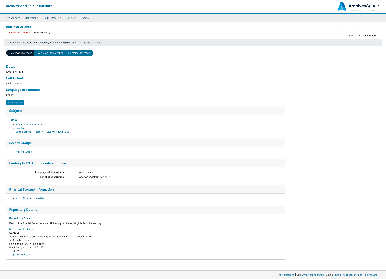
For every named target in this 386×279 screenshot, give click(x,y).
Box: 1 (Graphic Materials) (30, 198)
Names (85, 17)
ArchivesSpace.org (313, 274)
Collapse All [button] (15, 102)
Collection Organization (49, 52)
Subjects (71, 17)
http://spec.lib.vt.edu (21, 229)
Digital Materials (52, 17)
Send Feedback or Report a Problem (356, 274)
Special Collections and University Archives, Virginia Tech (43, 42)
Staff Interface (286, 274)
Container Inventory (79, 52)
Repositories (13, 17)
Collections (31, 17)
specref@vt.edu (21, 254)
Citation (349, 35)
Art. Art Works (23, 151)
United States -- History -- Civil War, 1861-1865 (42, 131)
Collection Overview (20, 52)
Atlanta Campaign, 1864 (29, 124)
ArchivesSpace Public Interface (29, 5)
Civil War (20, 128)
